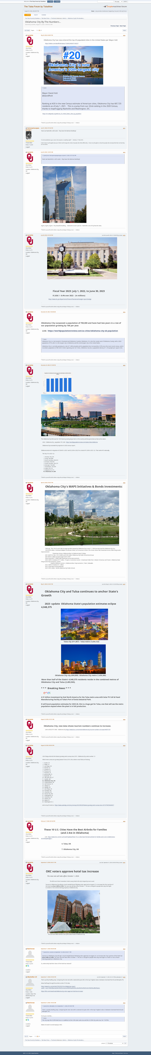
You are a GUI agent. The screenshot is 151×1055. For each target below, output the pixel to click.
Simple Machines (34, 1053)
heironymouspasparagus (32, 129)
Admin (64, 18)
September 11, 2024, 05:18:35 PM (48, 977)
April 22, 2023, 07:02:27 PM (47, 482)
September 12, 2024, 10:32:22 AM (48, 1002)
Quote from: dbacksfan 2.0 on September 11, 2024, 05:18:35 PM (59, 1006)
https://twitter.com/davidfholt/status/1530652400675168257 (61, 43)
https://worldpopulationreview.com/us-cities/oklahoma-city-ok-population (83, 330)
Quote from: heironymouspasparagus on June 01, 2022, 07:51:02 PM (60, 155)
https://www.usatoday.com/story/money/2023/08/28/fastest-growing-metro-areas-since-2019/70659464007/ (84, 805)
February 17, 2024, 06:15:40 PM (48, 821)
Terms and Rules (119, 1053)
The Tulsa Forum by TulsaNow (38, 6)
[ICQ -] (26, 966)
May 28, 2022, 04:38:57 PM (47, 35)
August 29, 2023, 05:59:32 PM (47, 745)
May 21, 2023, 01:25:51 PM (47, 584)
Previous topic (115, 26)
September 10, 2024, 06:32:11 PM (48, 862)
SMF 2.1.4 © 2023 (27, 1053)
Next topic (123, 26)
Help (113, 1053)
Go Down (27, 30)
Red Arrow (31, 949)
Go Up (26, 1036)
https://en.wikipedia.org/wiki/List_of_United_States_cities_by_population (61, 114)
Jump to (103, 1043)
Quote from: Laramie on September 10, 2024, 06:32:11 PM (57, 952)
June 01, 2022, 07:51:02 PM (47, 128)
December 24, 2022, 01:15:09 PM (48, 365)
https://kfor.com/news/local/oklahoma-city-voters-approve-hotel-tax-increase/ (62, 991)
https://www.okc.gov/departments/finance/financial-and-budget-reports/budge (69, 299)
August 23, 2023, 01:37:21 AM (47, 719)
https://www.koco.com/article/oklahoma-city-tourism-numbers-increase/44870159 (88, 729)
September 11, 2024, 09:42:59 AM (48, 948)
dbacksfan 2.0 (32, 977)
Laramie (30, 35)
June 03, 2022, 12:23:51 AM (47, 152)
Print (124, 30)
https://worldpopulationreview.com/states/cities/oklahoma (82, 442)
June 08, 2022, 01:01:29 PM (47, 235)
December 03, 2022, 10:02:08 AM (48, 311)
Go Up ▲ (126, 1053)
